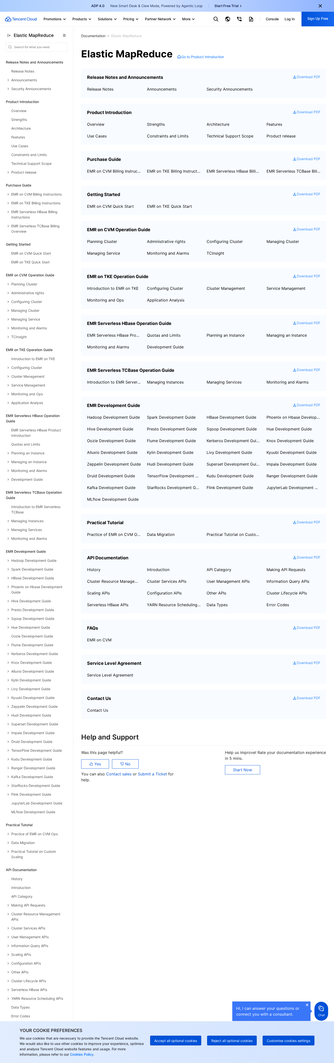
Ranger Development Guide (292, 475)
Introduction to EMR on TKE (113, 288)
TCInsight (215, 253)
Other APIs (216, 593)
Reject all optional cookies (232, 1041)
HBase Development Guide (231, 417)
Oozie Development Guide (111, 440)
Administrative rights (166, 241)
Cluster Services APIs (166, 581)
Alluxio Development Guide (112, 452)
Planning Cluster (102, 241)
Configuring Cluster (225, 241)
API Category (219, 569)
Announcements (162, 89)
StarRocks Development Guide (174, 487)
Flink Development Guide (230, 487)
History (93, 569)
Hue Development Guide (289, 429)
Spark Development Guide (171, 417)
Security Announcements (230, 89)
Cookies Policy (81, 1054)
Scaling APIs (98, 593)
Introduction (158, 569)
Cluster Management (226, 288)
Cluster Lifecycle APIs (287, 593)
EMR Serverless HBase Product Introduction (114, 335)
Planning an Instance (226, 335)
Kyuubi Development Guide (292, 452)
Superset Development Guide (234, 464)
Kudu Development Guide (230, 475)
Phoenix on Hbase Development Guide (294, 417)
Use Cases (97, 136)
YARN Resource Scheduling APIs (174, 604)
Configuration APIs (164, 593)
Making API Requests (286, 569)
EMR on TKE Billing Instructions (174, 171)
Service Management (286, 288)
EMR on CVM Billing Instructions (114, 171)
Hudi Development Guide (170, 464)
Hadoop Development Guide (113, 417)
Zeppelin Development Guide (114, 464)
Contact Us (97, 710)
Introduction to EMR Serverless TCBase (114, 382)
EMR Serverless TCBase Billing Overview (294, 171)
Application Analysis (165, 300)
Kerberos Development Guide (234, 440)
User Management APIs (228, 581)
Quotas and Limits (163, 335)
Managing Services (224, 382)
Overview (95, 124)
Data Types (217, 604)
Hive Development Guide (110, 429)
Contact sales (119, 773)
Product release (281, 136)
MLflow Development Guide (113, 499)
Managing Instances (165, 382)
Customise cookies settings (288, 1041)
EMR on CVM (99, 639)
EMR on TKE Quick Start (169, 206)
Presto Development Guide (172, 429)
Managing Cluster (283, 241)
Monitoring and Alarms (168, 253)
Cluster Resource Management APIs (114, 581)
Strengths (156, 124)
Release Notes (100, 89)
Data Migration (161, 534)
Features (274, 124)
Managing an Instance (287, 335)
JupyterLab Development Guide (294, 487)
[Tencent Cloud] (21, 19)
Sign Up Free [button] (317, 18)
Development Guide (165, 346)
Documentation (93, 36)
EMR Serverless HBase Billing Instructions (234, 171)
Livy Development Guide (229, 452)
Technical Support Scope (230, 136)
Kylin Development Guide (170, 452)
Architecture (218, 124)
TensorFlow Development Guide (174, 475)
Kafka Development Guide (111, 487)
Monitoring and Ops (105, 300)
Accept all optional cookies (175, 1041)
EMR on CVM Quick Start (110, 206)
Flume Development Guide (171, 440)
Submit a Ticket (153, 773)
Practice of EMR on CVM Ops (114, 534)
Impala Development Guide (292, 464)
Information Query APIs (288, 581)
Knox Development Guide (290, 440)
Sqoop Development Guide (232, 429)
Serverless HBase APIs (107, 604)
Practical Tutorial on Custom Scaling (234, 534)
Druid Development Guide (111, 475)
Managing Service (103, 253)
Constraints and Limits (168, 136)
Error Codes (278, 604)
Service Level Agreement (110, 675)
